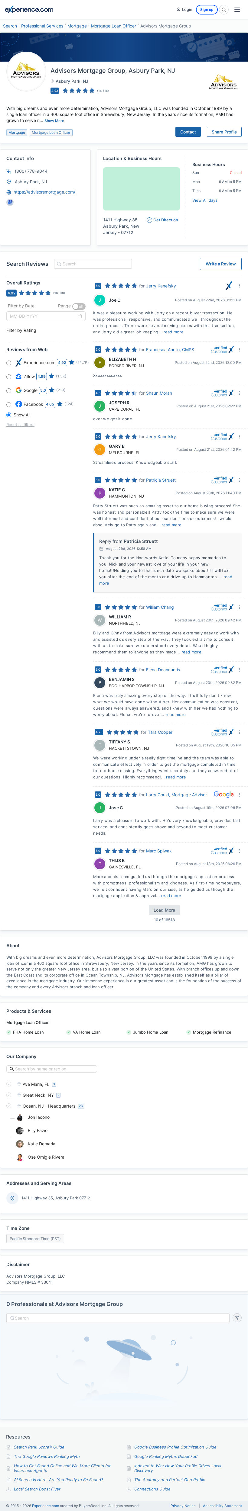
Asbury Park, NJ (31, 181)
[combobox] (92, 264)
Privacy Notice (183, 1506)
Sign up (207, 9)
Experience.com (46, 1505)
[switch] (79, 306)
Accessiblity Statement (222, 1506)
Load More (164, 910)
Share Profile (224, 131)
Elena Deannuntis (163, 669)
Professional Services (42, 25)
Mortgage (77, 25)
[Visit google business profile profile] (10, 202)
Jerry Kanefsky (161, 285)
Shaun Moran (159, 393)
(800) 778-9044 (31, 171)
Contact (188, 131)
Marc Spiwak (159, 850)
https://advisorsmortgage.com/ (44, 191)
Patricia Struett (161, 480)
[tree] (124, 1120)
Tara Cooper (160, 732)
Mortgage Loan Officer (113, 25)
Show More (54, 120)
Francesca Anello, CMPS (170, 349)
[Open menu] (237, 10)
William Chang (160, 607)
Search (10, 25)
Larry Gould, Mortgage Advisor (176, 794)
